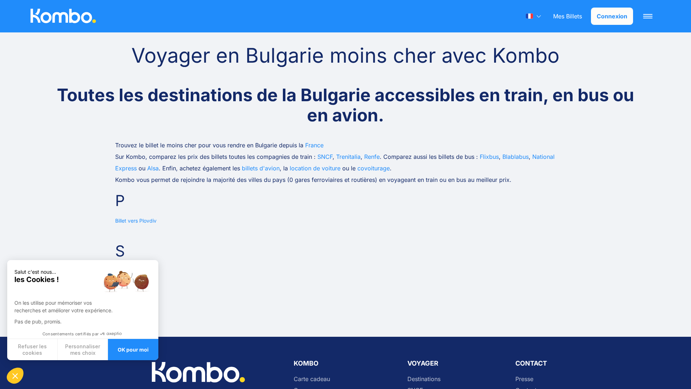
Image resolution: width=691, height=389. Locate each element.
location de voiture (315, 168)
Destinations (424, 379)
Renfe (372, 156)
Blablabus (515, 156)
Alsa (153, 168)
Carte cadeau (312, 379)
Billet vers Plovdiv (136, 221)
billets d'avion (261, 168)
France (314, 145)
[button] (15, 375)
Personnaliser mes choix (82, 349)
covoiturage (373, 168)
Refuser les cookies (32, 349)
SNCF (325, 156)
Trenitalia (348, 156)
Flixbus (489, 156)
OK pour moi (133, 349)
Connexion (612, 16)
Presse (524, 379)
